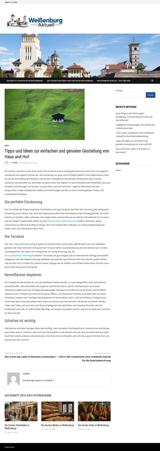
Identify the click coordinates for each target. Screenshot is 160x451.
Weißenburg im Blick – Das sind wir (113, 80)
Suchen (119, 90)
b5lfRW (15, 163)
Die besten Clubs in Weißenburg (93, 425)
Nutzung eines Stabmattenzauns (62, 220)
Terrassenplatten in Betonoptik (19, 255)
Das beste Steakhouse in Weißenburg (25, 80)
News (7, 145)
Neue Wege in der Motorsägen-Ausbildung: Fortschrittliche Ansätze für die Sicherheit (134, 117)
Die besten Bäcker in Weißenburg (57, 425)
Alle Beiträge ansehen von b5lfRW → (38, 380)
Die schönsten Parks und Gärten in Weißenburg (70, 80)
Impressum (9, 447)
